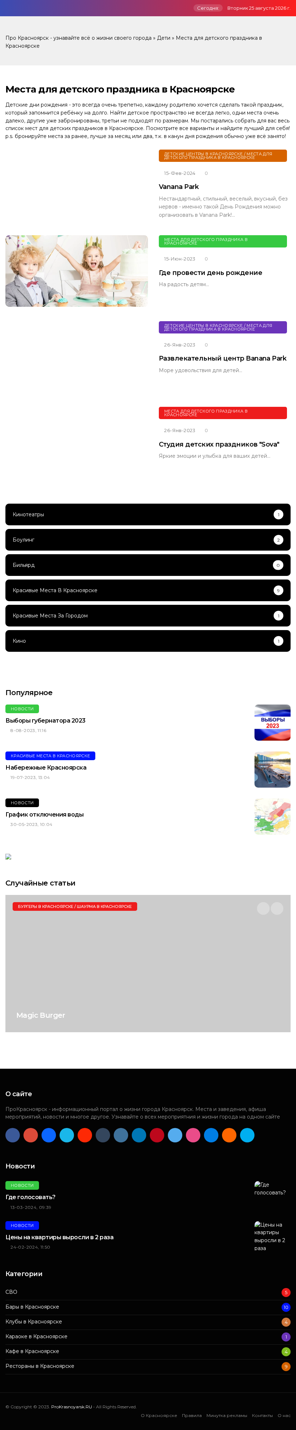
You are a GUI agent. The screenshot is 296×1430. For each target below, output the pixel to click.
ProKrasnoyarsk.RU (71, 1406)
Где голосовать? (30, 1197)
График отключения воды (44, 814)
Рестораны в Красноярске (39, 1366)
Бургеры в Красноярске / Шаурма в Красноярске (75, 906)
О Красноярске (159, 1415)
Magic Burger (40, 1015)
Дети (163, 38)
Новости (22, 708)
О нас (284, 1415)
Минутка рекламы (226, 1415)
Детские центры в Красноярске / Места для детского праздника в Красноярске (218, 155)
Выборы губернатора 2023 (45, 720)
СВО (11, 1292)
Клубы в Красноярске (33, 1322)
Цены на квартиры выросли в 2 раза (59, 1237)
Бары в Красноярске (32, 1307)
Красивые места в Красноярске (50, 755)
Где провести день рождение (210, 273)
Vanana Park (179, 187)
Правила (192, 1415)
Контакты (262, 1415)
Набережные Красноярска (45, 767)
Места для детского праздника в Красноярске (206, 241)
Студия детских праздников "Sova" (219, 444)
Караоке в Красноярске (36, 1337)
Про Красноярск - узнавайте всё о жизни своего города (78, 38)
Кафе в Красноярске (32, 1351)
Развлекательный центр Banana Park (222, 358)
